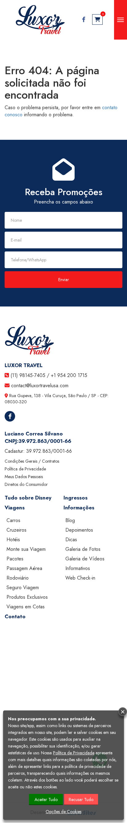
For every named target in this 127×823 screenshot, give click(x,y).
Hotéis (13, 539)
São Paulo (77, 395)
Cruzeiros (16, 530)
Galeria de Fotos (82, 549)
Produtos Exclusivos (27, 597)
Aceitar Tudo (46, 799)
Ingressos (75, 497)
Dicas (71, 539)
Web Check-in (80, 577)
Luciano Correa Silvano (34, 433)
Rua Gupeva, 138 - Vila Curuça (37, 395)
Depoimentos (79, 530)
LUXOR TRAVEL (24, 365)
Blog (70, 520)
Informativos (77, 568)
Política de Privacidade (25, 469)
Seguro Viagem (22, 587)
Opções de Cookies (63, 811)
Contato (15, 616)
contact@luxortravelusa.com (39, 385)
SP (93, 395)
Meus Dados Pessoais (24, 477)
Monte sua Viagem (26, 549)
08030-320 (16, 402)
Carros (13, 520)
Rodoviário (17, 577)
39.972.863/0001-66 (44, 441)
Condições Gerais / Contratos (32, 461)
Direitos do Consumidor (26, 484)
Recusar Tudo (81, 799)
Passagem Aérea (24, 568)
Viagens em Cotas (25, 606)
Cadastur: (38, 451)
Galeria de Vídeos (84, 558)
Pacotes (14, 558)
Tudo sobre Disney (28, 497)
